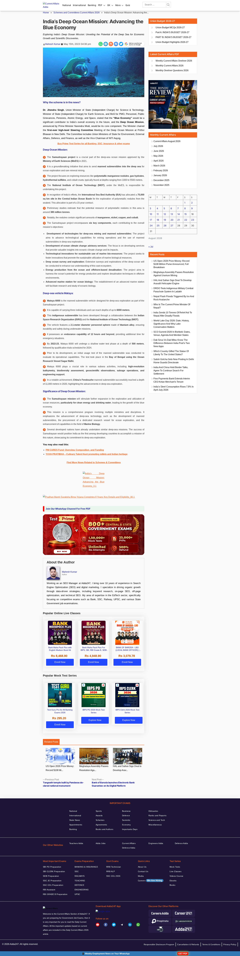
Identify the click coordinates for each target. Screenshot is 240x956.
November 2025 (161, 185)
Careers (150, 880)
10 (151, 214)
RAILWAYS (79, 876)
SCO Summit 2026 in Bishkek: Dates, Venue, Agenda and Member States (171, 333)
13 (172, 214)
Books (172, 885)
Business (126, 811)
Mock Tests (175, 867)
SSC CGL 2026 (113, 876)
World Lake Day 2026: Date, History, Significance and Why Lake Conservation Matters (171, 323)
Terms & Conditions (211, 944)
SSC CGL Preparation (53, 885)
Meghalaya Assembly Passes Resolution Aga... (93, 768)
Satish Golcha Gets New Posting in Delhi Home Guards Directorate (173, 361)
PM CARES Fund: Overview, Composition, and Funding (75, 450)
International (79, 5)
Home (46, 12)
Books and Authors (104, 829)
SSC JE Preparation (52, 880)
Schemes (100, 820)
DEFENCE (79, 885)
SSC (77, 871)
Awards (99, 815)
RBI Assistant (49, 890)
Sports (99, 811)
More (118, 5)
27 (172, 225)
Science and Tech (156, 820)
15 (185, 214)
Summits (126, 820)
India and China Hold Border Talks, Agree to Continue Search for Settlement (170, 370)
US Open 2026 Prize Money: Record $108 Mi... (60, 768)
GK (108, 5)
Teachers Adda (76, 843)
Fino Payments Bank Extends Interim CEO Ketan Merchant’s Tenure (171, 380)
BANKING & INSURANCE (86, 867)
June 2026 (158, 151)
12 (165, 214)
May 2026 (158, 156)
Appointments (75, 825)
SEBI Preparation (51, 876)
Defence (126, 815)
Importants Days (129, 829)
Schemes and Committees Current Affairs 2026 (76, 12)
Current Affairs (129, 843)
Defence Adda (128, 848)
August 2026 (166, 141)
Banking (92, 5)
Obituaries (153, 811)
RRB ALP (110, 871)
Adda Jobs (101, 843)
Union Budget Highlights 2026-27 (172, 42)
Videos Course (176, 876)
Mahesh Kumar (52, 44)
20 (172, 219)
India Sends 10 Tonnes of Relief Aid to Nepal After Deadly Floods (172, 314)
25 (158, 225)
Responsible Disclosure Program (159, 944)
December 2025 (161, 180)
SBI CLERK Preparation (54, 871)
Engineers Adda (155, 843)
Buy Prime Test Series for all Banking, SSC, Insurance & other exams (94, 143)
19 (165, 219)
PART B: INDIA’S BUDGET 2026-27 (173, 37)
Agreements (101, 825)
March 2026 (159, 165)
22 (185, 219)
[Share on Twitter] (121, 44)
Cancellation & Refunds (188, 944)
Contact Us (143, 871)
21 (178, 219)
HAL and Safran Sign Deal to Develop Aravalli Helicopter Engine (172, 282)
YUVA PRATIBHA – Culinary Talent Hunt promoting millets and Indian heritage (87, 454)
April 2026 (158, 161)
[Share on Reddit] (111, 44)
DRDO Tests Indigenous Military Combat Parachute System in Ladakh (173, 290)
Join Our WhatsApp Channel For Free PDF (68, 509)
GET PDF (182, 953)
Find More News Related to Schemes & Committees (94, 462)
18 (158, 219)
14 (178, 214)
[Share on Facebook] (116, 44)
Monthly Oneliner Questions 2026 (172, 70)
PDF (100, 5)
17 (151, 219)
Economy (126, 825)
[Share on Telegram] (106, 44)
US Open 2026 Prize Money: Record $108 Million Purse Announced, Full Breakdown (171, 264)
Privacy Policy (229, 944)
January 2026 (160, 175)
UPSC (77, 894)
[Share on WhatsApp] (100, 44)
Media (141, 876)
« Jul (150, 247)
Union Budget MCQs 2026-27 (170, 27)
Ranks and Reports (157, 815)
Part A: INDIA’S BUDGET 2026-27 (172, 32)
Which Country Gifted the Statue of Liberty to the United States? (171, 353)
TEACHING (80, 880)
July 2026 (158, 146)
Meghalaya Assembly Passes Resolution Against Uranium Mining (173, 274)
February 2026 (160, 170)
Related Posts (51, 742)
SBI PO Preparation (52, 867)
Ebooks (173, 880)
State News (74, 820)
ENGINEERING (82, 890)
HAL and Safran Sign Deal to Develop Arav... (127, 768)
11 (158, 214)
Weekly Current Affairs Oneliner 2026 (174, 61)
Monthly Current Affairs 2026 (169, 65)
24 (151, 225)
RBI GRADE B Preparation (55, 894)
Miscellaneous (155, 825)
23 (192, 219)
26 (165, 225)
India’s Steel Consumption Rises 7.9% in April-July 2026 (173, 388)
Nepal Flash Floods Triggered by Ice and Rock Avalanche (173, 298)
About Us (142, 867)
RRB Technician (113, 867)
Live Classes (175, 871)
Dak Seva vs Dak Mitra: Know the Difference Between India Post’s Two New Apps (171, 343)
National (66, 5)
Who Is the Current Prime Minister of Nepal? (171, 306)
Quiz (127, 5)
